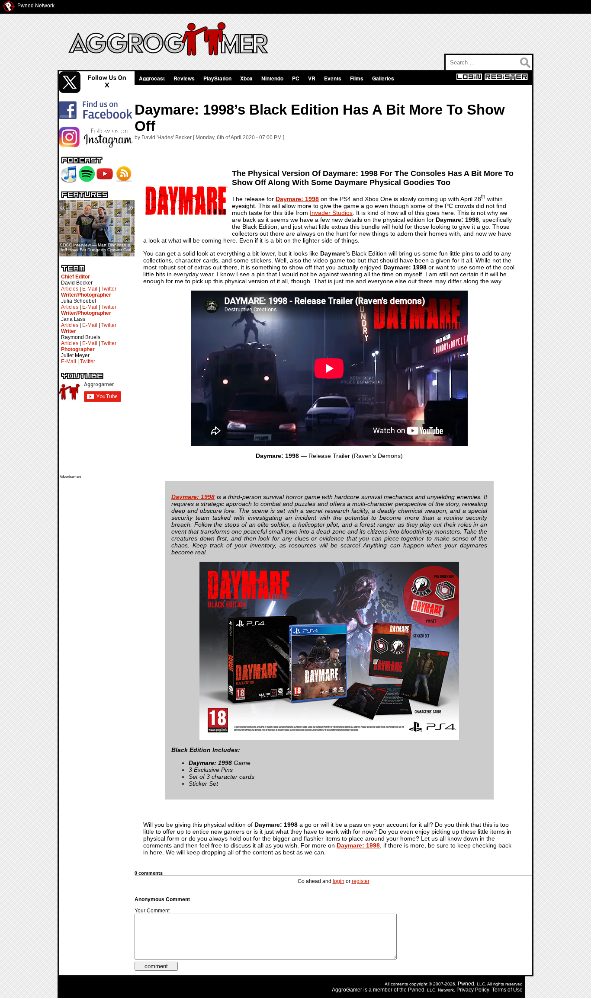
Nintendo (272, 78)
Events (332, 78)
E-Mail (89, 289)
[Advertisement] (94, 608)
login (338, 881)
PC (295, 78)
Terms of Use (507, 990)
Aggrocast (152, 78)
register (360, 881)
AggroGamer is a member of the (370, 990)
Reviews (184, 78)
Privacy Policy (472, 990)
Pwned (466, 984)
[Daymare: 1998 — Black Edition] (329, 738)
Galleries (383, 78)
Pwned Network (36, 6)
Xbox (246, 78)
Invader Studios (331, 212)
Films (356, 78)
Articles (69, 289)
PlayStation (217, 78)
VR (311, 78)
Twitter (108, 289)
